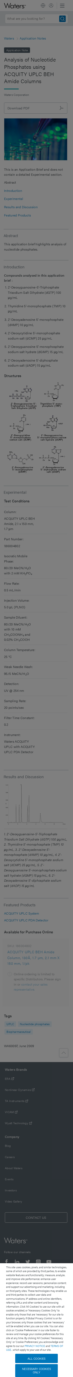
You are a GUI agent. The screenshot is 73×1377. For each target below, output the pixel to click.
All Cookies (37, 1358)
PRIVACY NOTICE (35, 1346)
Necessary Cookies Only (36, 1370)
